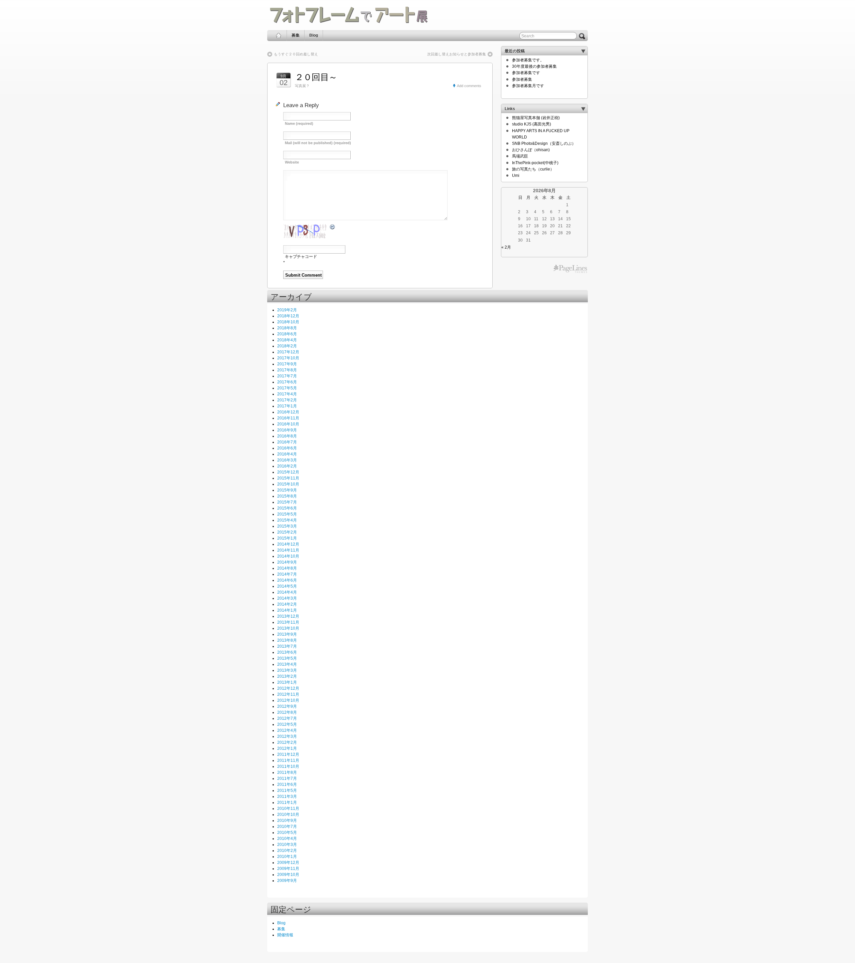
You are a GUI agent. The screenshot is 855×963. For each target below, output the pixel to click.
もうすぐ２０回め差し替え (296, 54)
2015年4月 (287, 520)
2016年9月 (287, 430)
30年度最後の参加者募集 (534, 66)
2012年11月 (288, 694)
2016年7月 (287, 442)
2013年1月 (287, 682)
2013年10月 (288, 628)
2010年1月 (287, 856)
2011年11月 (288, 760)
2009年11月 (288, 868)
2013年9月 (287, 634)
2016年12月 (288, 412)
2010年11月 (288, 808)
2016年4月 (287, 454)
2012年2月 (287, 742)
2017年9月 (287, 364)
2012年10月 (288, 700)
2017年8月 (287, 370)
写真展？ (302, 86)
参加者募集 (522, 79)
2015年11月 (288, 478)
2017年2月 (287, 400)
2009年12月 (288, 862)
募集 (296, 35)
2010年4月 (287, 838)
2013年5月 (287, 658)
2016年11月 (288, 418)
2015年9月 (287, 490)
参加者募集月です (528, 85)
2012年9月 (287, 706)
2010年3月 (287, 844)
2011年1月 (287, 802)
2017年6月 (287, 382)
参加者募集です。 (528, 60)
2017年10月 (288, 358)
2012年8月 (287, 712)
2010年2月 (287, 850)
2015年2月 (287, 532)
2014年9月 (287, 562)
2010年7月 (287, 826)
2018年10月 (288, 322)
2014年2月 (287, 604)
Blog (313, 35)
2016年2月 (287, 466)
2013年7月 (287, 646)
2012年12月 (288, 688)
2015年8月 (287, 496)
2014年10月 (288, 556)
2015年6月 (287, 508)
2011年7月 (287, 778)
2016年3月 (287, 460)
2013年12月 (288, 616)
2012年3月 (287, 736)
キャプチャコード (301, 256)
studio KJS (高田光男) (531, 124)
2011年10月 (288, 766)
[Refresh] (332, 227)
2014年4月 (287, 592)
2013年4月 (287, 664)
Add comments (469, 86)
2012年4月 (287, 730)
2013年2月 (287, 676)
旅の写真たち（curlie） (533, 169)
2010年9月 (287, 820)
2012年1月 (287, 748)
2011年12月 (288, 754)
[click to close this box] (583, 51)
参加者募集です (526, 72)
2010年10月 (288, 814)
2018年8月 (287, 328)
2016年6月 (287, 448)
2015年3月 (287, 526)
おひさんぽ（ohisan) (531, 149)
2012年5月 (287, 724)
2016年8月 (287, 436)
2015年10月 (288, 484)
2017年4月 (287, 394)
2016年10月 (288, 424)
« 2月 (506, 247)
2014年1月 (287, 610)
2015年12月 (288, 472)
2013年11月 (288, 622)
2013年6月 (287, 652)
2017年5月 (287, 388)
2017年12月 (288, 352)
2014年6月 (287, 580)
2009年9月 (287, 880)
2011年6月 (287, 784)
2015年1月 (287, 538)
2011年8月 (287, 772)
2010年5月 (287, 832)
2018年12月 (288, 316)
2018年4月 (287, 340)
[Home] (279, 35)
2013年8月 (287, 640)
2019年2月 (287, 310)
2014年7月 (287, 574)
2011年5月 (287, 790)
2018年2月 (287, 346)
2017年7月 (287, 376)
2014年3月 (287, 598)
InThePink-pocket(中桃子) (535, 162)
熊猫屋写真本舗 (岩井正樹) (536, 117)
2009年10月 (288, 874)
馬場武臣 (520, 156)
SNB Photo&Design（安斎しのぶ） (544, 143)
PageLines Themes (570, 269)
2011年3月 (287, 796)
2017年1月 (287, 406)
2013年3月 (287, 670)
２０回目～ (316, 77)
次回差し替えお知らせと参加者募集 (456, 54)
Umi (515, 175)
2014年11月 (288, 550)
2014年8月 (287, 568)
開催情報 (285, 935)
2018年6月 (287, 334)
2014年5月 (287, 586)
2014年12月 (288, 544)
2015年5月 (287, 514)
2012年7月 (287, 718)
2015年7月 (287, 502)
